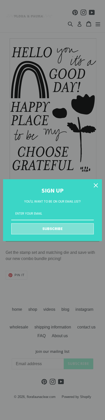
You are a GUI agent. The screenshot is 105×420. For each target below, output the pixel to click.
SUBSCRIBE (52, 228)
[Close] (96, 185)
